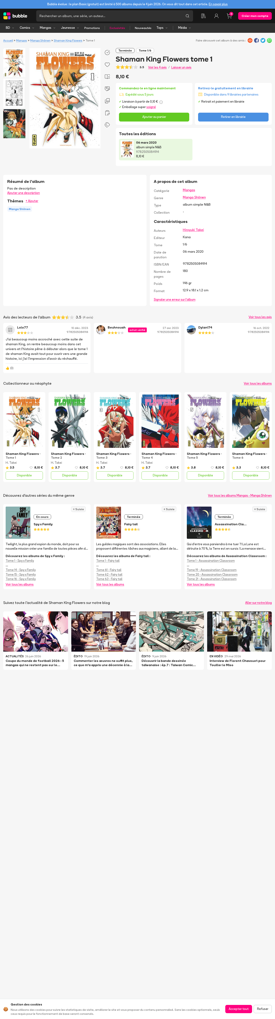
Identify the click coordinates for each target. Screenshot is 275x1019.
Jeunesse (68, 28)
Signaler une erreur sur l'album (174, 299)
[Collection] (204, 16)
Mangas (45, 28)
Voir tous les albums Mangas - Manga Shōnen (240, 495)
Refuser (262, 1009)
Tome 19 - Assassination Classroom (212, 570)
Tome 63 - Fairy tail (109, 579)
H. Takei (11, 463)
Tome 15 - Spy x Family (21, 574)
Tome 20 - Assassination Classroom (212, 574)
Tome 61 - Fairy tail (108, 570)
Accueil (8, 40)
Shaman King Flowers (68, 40)
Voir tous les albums (258, 383)
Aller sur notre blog (258, 603)
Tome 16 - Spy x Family (21, 579)
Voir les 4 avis (157, 67)
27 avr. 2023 (171, 328)
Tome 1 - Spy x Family (20, 561)
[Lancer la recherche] (187, 16)
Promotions (92, 28)
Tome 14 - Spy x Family (21, 570)
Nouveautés (143, 28)
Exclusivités (117, 28)
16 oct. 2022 (261, 328)
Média (182, 28)
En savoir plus (218, 4)
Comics (25, 28)
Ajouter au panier (154, 117)
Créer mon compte (255, 16)
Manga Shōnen (40, 40)
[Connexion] (216, 16)
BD (8, 28)
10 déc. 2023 (79, 328)
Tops (159, 28)
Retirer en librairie (233, 117)
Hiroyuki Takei (193, 230)
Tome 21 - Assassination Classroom (212, 579)
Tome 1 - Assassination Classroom (211, 561)
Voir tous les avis (260, 317)
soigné (151, 107)
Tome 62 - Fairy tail (109, 574)
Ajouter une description (23, 193)
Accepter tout (239, 1009)
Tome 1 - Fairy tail (108, 561)
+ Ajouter (32, 201)
